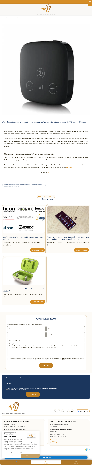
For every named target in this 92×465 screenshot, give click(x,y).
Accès (53, 441)
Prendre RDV (47, 457)
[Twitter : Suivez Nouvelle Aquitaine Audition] (68, 411)
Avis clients (84, 411)
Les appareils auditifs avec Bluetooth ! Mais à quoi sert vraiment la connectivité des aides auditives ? (68, 238)
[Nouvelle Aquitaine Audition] (46, 9)
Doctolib (69, 167)
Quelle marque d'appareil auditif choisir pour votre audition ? (23, 238)
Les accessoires (22, 17)
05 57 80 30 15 (54, 431)
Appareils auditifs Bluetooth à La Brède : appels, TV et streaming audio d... (68, 244)
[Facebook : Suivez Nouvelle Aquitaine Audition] (59, 411)
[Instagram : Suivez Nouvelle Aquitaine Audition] (55, 411)
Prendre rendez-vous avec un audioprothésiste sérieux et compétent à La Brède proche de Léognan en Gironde (23, 185)
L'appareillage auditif (12, 17)
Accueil (4, 17)
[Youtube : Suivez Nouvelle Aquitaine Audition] (72, 411)
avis (16, 462)
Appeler (46, 462)
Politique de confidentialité (20, 389)
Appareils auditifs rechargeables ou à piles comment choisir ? (23, 290)
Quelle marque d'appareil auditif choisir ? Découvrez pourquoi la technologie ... (21, 244)
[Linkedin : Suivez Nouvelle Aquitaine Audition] (63, 411)
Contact (76, 462)
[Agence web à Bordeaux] (87, 449)
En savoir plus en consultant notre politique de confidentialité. (50, 359)
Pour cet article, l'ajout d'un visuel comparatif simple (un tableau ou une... (22, 295)
